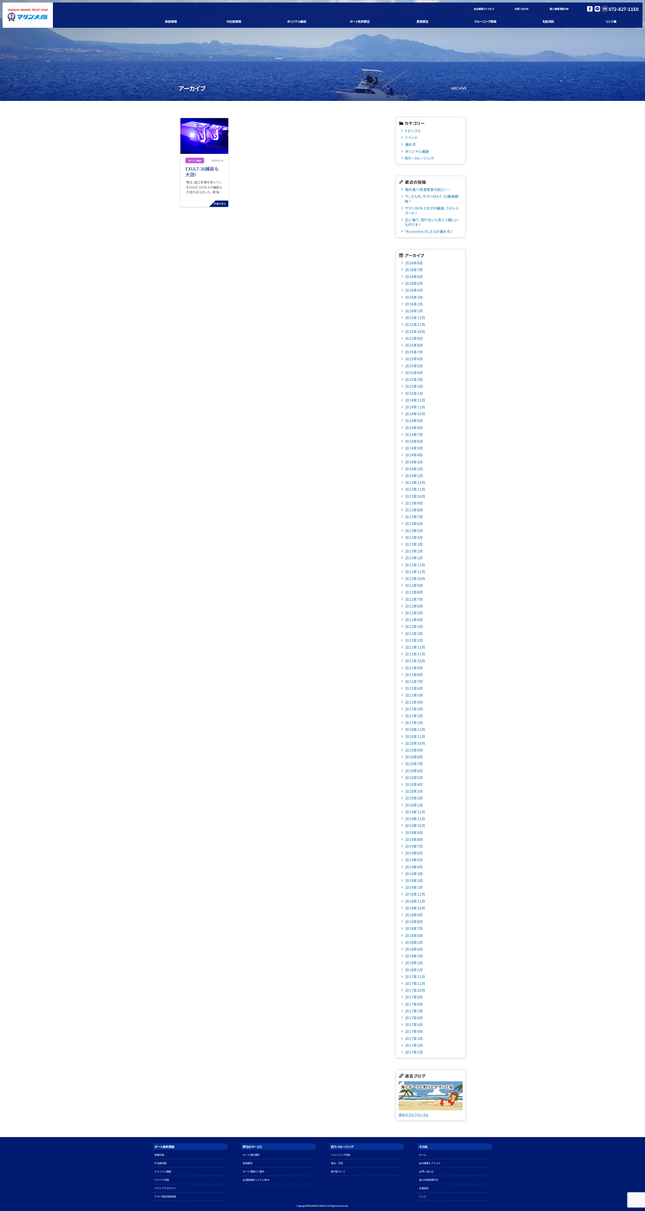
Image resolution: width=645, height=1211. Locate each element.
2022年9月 (414, 585)
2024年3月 (414, 461)
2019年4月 (414, 866)
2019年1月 (414, 887)
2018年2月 (414, 962)
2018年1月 (414, 969)
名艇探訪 (548, 21)
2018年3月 (414, 955)
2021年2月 (414, 715)
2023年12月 (415, 482)
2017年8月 (414, 1004)
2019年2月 (414, 880)
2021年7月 (414, 681)
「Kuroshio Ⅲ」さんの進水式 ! (429, 231)
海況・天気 (337, 1163)
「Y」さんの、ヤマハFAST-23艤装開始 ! (432, 198)
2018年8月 (414, 921)
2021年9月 (414, 667)
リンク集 (611, 21)
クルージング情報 (485, 21)
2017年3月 (414, 1038)
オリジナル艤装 (296, 21)
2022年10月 (415, 578)
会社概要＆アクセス (484, 9)
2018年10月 (415, 907)
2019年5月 (414, 859)
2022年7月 (414, 599)
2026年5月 (414, 283)
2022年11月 (415, 571)
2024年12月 (415, 400)
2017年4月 (414, 1031)
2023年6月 (414, 523)
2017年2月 (414, 1045)
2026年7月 (414, 269)
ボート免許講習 (360, 21)
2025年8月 (414, 345)
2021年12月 (415, 647)
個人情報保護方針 (559, 9)
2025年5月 (414, 365)
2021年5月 (414, 695)
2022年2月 (414, 633)
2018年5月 (414, 942)
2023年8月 (414, 509)
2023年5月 (414, 530)
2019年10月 (415, 825)
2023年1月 (414, 557)
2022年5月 (414, 612)
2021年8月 (414, 674)
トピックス (413, 130)
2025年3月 (414, 379)
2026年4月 (414, 290)
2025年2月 (414, 386)
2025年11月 (415, 324)
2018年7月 (414, 928)
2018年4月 (414, 949)
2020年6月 (414, 770)
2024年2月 (414, 468)
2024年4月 (414, 454)
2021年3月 (414, 708)
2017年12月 (415, 976)
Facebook (590, 9)
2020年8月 (414, 756)
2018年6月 (414, 935)
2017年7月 (414, 1010)
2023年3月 (414, 544)
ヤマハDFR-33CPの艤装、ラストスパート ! (432, 210)
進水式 (410, 144)
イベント (411, 137)
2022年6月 (414, 605)
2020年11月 (415, 736)
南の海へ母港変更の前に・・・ (427, 189)
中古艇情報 (234, 21)
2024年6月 (414, 441)
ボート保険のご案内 (253, 1171)
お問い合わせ (521, 9)
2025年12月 (415, 317)
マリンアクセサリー (165, 1188)
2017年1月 (414, 1052)
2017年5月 (414, 1024)
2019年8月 (414, 839)
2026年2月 (414, 303)
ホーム (422, 1154)
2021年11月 (415, 653)
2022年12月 (415, 564)
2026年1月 (414, 310)
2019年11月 (415, 818)
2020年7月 (414, 763)
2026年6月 (414, 276)
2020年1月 (414, 805)
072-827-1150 (623, 9)
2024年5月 (414, 448)
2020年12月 (415, 729)
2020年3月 (414, 791)
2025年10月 (415, 331)
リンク (422, 1196)
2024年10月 (415, 413)
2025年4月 (414, 372)
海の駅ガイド (338, 1171)
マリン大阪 (28, 15)
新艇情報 (171, 21)
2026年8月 (414, 262)
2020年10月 (415, 743)
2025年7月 (414, 351)
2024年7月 (414, 434)
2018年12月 (415, 894)
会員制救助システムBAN (256, 1179)
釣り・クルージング (419, 158)
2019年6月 (414, 852)
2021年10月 (415, 660)
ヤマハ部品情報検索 (165, 1196)
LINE (597, 9)
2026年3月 (414, 297)
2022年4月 (414, 619)
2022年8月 (414, 592)
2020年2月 (414, 797)
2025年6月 (414, 358)
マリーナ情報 (161, 1179)
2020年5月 (414, 777)
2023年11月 (415, 489)
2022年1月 (414, 640)
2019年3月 (414, 873)
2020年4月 (414, 784)
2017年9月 (414, 997)
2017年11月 (415, 983)
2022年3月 (414, 626)
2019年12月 (415, 811)
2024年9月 (414, 420)
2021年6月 (414, 688)
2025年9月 (414, 338)
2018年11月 (415, 901)
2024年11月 (415, 406)
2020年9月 (414, 750)
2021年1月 (414, 722)
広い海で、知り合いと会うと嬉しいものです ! (431, 222)
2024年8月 (414, 427)
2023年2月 (414, 550)
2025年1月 (414, 393)
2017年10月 (415, 990)
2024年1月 (414, 475)
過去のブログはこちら (414, 1114)
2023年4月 (414, 537)
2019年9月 (414, 832)
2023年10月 (415, 496)
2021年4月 (414, 702)
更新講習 (422, 21)
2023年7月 (414, 516)
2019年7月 (414, 846)
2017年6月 (414, 1017)
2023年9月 (414, 503)
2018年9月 (414, 914)
